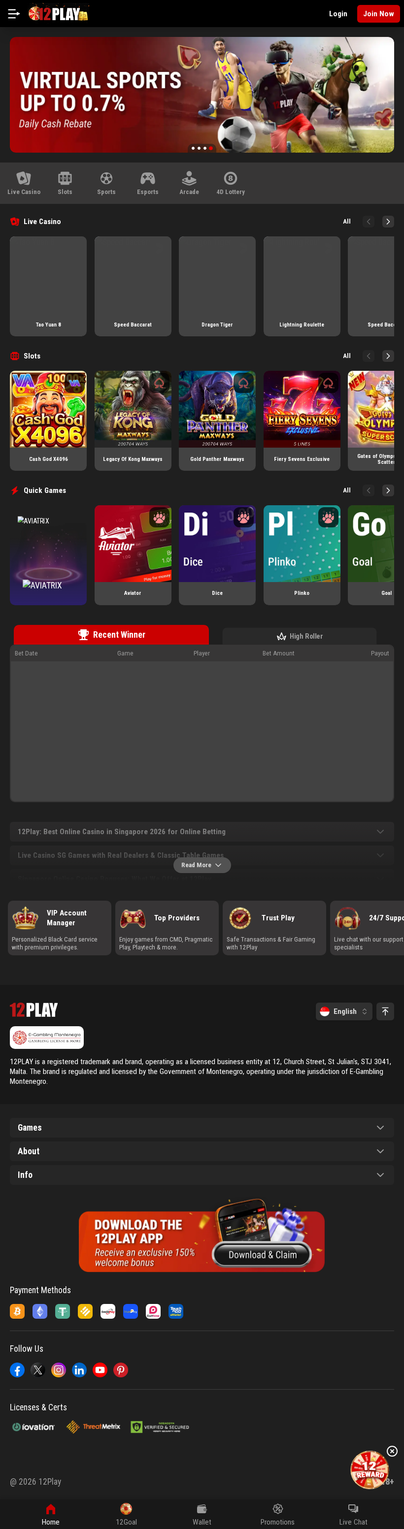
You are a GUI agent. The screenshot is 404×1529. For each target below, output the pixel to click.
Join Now (378, 13)
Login (338, 13)
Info (25, 1175)
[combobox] (344, 1011)
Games (30, 1128)
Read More (196, 865)
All (347, 221)
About (28, 1151)
